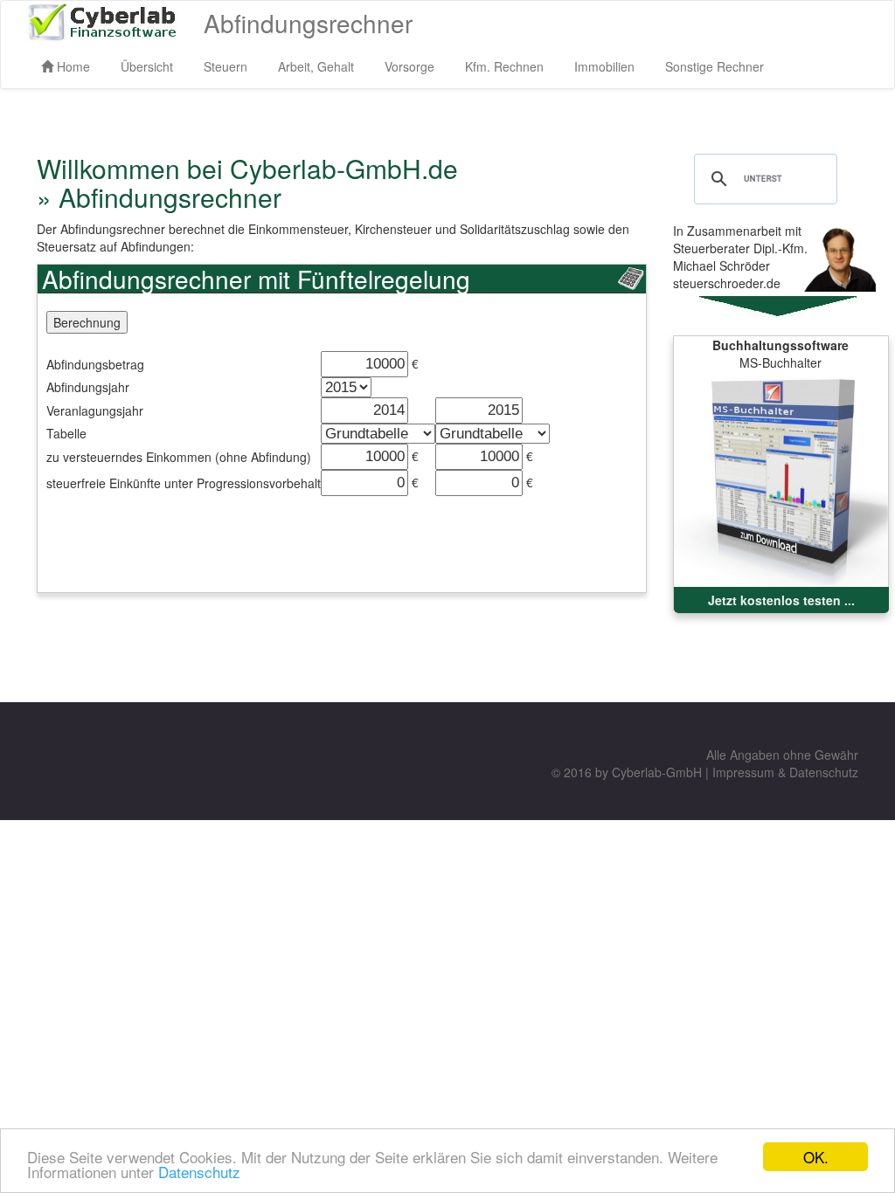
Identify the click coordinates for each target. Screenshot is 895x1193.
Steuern (225, 66)
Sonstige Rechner (714, 66)
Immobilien (604, 66)
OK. (816, 1157)
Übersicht (147, 66)
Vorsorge (409, 66)
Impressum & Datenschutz (785, 772)
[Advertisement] (356, 535)
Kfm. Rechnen (504, 66)
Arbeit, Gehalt (316, 66)
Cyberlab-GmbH (657, 772)
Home (71, 66)
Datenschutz (199, 1172)
